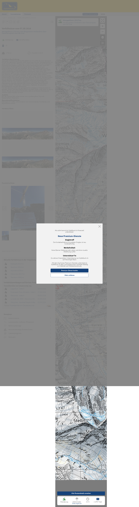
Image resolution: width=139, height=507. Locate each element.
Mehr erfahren (70, 275)
